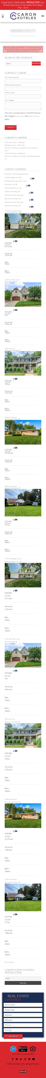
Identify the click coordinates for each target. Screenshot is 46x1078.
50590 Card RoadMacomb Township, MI (12, 487)
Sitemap (19, 1065)
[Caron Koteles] (23, 16)
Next (12, 962)
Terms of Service (34, 116)
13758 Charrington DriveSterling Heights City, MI (13, 211)
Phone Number (10, 92)
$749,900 (8, 202)
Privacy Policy (19, 116)
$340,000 (8, 174)
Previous (7, 962)
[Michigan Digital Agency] (23, 1071)
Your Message (9, 100)
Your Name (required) (12, 77)
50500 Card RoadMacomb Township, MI (12, 418)
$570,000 (8, 181)
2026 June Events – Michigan (15, 142)
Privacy (27, 1065)
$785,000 (8, 188)
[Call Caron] (2, 16)
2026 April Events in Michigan (15, 153)
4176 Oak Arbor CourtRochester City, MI (12, 280)
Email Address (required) (13, 85)
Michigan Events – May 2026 (14, 145)
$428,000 (8, 195)
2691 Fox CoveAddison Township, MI (12, 349)
